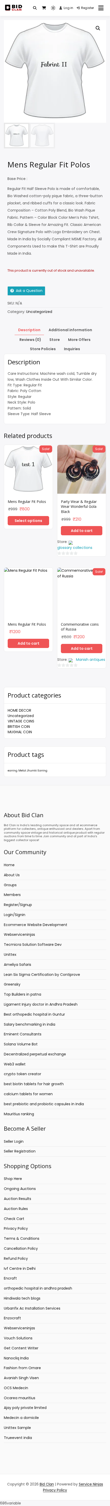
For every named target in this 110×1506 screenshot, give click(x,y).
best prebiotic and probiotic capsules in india (44, 1104)
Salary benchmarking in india (29, 1024)
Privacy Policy (16, 1228)
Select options (28, 520)
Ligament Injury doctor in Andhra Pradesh (41, 1004)
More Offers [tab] (79, 339)
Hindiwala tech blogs (22, 1298)
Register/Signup (18, 904)
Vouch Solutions (18, 1338)
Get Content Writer (21, 1348)
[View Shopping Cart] (44, 8)
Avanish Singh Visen (21, 1377)
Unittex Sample (17, 1427)
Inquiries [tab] (72, 348)
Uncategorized (21, 715)
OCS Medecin (16, 1387)
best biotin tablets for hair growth (34, 1083)
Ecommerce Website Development (35, 924)
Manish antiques (90, 659)
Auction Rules (16, 1208)
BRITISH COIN (19, 726)
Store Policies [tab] (43, 348)
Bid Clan (47, 1484)
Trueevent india (18, 1437)
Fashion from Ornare (22, 1367)
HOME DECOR (19, 710)
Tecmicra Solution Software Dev (33, 944)
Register (87, 8)
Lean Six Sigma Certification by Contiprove (42, 974)
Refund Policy (16, 1258)
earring (12, 771)
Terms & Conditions (21, 1238)
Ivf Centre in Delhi (20, 1268)
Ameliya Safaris (17, 964)
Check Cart (14, 1218)
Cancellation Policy (21, 1248)
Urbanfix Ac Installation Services (32, 1308)
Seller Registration (20, 1151)
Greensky (12, 984)
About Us (12, 875)
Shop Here (13, 1178)
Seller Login (14, 1141)
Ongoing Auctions (20, 1188)
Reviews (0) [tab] (30, 339)
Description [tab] (29, 329)
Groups (10, 885)
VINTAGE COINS (21, 721)
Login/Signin (14, 914)
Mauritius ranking (19, 1114)
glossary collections (74, 547)
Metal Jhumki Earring (32, 771)
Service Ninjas (91, 1484)
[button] (98, 28)
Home (9, 865)
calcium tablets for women (28, 1094)
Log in (68, 8)
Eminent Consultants (22, 1034)
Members (12, 894)
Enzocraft (12, 1318)
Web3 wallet (15, 1064)
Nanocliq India (16, 1358)
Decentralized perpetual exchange (35, 1054)
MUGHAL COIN (20, 732)
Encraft (10, 1278)
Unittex (10, 954)
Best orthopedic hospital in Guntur (34, 1014)
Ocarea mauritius (19, 1397)
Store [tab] (54, 339)
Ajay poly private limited (25, 1407)
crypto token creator (22, 1073)
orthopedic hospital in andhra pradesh (38, 1288)
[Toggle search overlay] (35, 8)
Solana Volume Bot (21, 1044)
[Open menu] (101, 8)
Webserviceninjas (19, 934)
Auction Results (17, 1198)
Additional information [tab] (70, 329)
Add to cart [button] (82, 530)
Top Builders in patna (22, 994)
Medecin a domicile (21, 1417)
